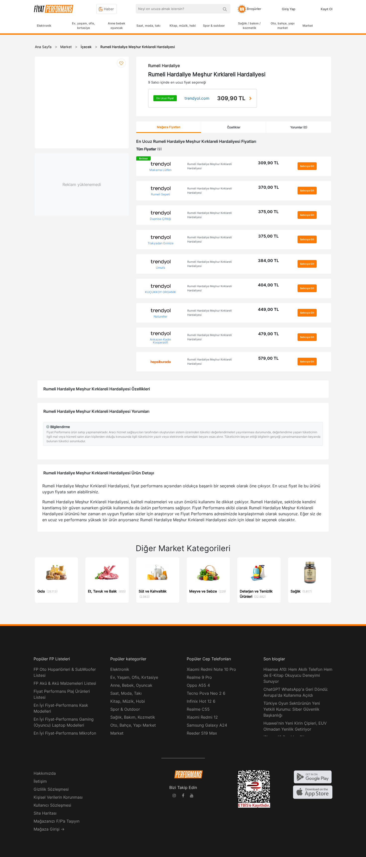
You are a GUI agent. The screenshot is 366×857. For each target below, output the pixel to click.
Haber (108, 9)
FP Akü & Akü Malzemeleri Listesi (65, 683)
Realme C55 (198, 709)
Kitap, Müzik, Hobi (127, 701)
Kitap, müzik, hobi (183, 25)
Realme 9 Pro (199, 677)
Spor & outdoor (214, 25)
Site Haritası (45, 813)
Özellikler (233, 127)
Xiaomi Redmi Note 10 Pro (211, 669)
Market (308, 25)
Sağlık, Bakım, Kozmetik (132, 717)
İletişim (40, 781)
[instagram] (174, 796)
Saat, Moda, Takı (126, 693)
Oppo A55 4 (198, 685)
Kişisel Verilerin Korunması (58, 797)
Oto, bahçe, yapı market (283, 25)
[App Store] (312, 791)
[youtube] (191, 796)
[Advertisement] (347, 115)
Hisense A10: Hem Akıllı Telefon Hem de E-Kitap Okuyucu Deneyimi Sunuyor (297, 675)
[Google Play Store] (312, 776)
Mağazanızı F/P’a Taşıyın (56, 821)
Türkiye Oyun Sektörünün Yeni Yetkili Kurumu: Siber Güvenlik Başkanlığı (291, 709)
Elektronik (44, 25)
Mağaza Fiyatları (168, 127)
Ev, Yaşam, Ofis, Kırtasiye (134, 677)
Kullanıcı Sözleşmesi (52, 805)
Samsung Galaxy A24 (207, 725)
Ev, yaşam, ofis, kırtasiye (83, 25)
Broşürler (253, 9)
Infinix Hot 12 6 (201, 701)
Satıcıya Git (307, 166)
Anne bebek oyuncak (116, 25)
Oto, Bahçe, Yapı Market (133, 725)
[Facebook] (183, 796)
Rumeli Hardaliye (164, 65)
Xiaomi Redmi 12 (202, 717)
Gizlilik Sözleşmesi (51, 789)
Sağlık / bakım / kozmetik (249, 25)
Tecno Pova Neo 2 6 (206, 693)
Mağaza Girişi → (49, 829)
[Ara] (224, 8)
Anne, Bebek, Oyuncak (131, 685)
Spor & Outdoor (125, 709)
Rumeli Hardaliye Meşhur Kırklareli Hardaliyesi (209, 166)
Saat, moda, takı (148, 25)
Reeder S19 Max (202, 733)
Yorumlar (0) (298, 127)
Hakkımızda (45, 773)
